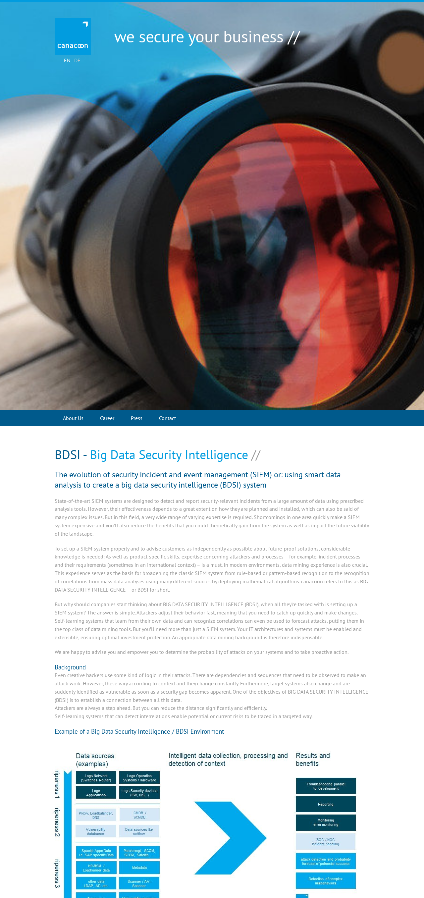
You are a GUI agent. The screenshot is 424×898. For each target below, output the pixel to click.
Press (136, 418)
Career (107, 418)
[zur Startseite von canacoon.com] (73, 36)
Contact (167, 418)
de (77, 60)
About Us (73, 418)
